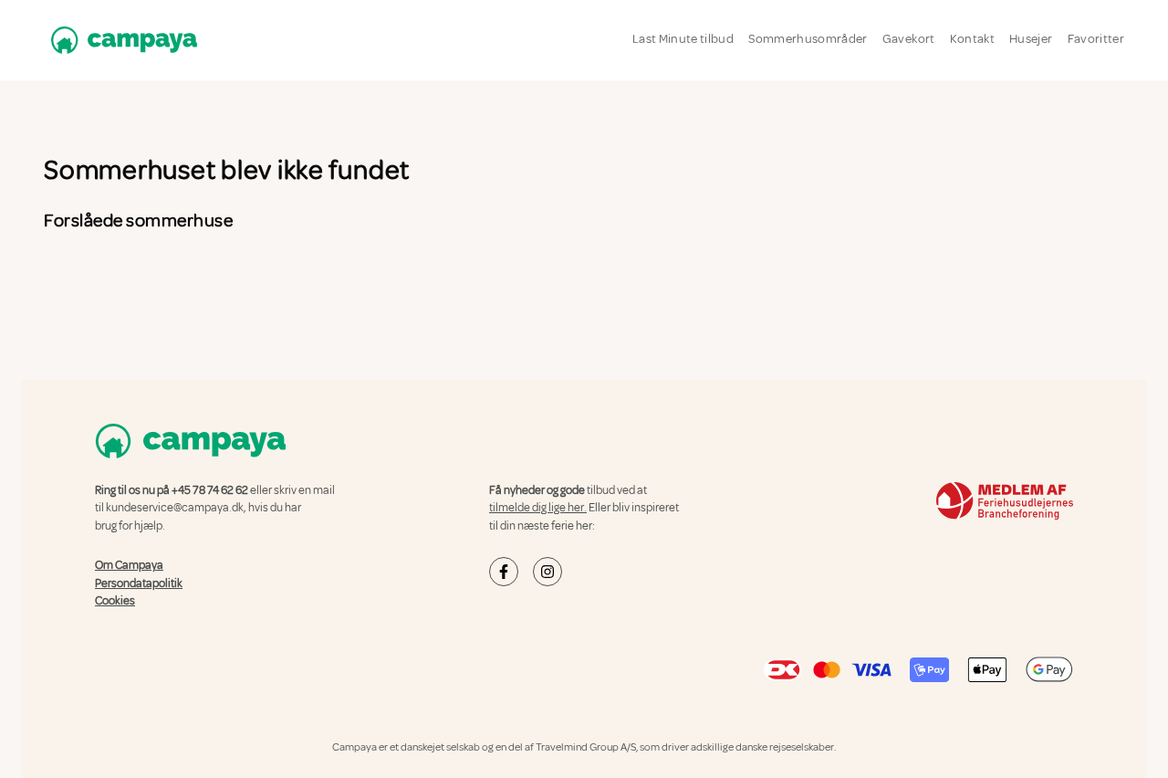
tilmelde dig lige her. (538, 507)
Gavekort (908, 39)
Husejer (1030, 39)
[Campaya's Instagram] (547, 571)
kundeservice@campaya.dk (175, 507)
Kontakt (972, 39)
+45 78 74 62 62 (210, 490)
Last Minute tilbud (683, 39)
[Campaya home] (120, 40)
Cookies (115, 601)
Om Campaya (129, 565)
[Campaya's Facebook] (503, 571)
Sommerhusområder (808, 39)
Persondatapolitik (138, 583)
